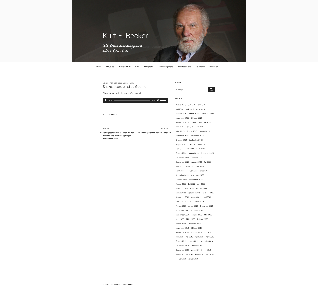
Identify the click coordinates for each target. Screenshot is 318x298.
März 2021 (199, 202)
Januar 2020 (181, 224)
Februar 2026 (181, 114)
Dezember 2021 (194, 193)
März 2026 (200, 109)
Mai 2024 (179, 149)
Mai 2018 (189, 254)
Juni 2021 (207, 197)
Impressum (115, 284)
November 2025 (182, 118)
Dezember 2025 (207, 114)
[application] (135, 100)
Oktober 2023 (196, 158)
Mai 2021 (179, 202)
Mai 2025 (189, 127)
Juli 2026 (191, 105)
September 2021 (182, 197)
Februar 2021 (181, 206)
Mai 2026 (179, 109)
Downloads (200, 67)
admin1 (130, 83)
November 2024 (197, 136)
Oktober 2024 (181, 140)
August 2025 (196, 122)
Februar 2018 (181, 259)
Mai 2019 (189, 237)
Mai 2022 (179, 188)
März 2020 (190, 219)
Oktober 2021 (208, 193)
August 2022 (181, 184)
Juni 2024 (201, 144)
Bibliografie (148, 67)
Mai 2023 (189, 166)
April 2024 (189, 149)
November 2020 (182, 210)
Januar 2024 (194, 153)
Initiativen (213, 67)
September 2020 (182, 215)
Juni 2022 (201, 184)
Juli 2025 (207, 122)
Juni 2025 (179, 127)
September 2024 (196, 140)
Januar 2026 (194, 114)
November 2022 (197, 175)
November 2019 (182, 228)
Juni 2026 (201, 105)
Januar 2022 (181, 193)
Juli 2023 (207, 162)
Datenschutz (128, 284)
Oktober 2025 (196, 118)
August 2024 (181, 144)
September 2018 (182, 250)
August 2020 (197, 215)
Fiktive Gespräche (165, 67)
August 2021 (196, 197)
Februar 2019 (181, 241)
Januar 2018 (193, 259)
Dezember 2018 (206, 241)
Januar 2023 (204, 171)
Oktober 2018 (196, 246)
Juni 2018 (179, 254)
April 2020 (180, 219)
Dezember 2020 (206, 206)
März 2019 (209, 237)
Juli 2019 (207, 232)
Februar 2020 (202, 219)
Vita (137, 67)
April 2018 (199, 254)
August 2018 (196, 250)
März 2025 (180, 131)
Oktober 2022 (181, 180)
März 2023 (180, 171)
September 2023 (182, 162)
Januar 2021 (193, 206)
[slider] (163, 100)
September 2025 (182, 122)
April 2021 (189, 202)
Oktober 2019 (196, 228)
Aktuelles (110, 67)
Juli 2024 (191, 144)
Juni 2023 (179, 166)
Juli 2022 (191, 184)
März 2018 (209, 254)
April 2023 (199, 166)
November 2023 (182, 158)
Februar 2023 (192, 171)
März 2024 (200, 149)
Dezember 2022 (182, 175)
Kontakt (106, 284)
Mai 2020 (208, 215)
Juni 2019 (179, 237)
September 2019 (182, 232)
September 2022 (195, 180)
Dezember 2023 (207, 153)
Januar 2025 (204, 131)
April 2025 (199, 127)
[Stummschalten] (158, 100)
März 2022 (189, 188)
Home (98, 67)
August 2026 (181, 105)
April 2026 (189, 109)
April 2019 (199, 237)
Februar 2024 (181, 153)
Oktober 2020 (197, 210)
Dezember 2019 (194, 224)
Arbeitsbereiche (184, 67)
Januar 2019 (193, 241)
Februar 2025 (192, 131)
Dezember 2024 (182, 136)
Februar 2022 (201, 188)
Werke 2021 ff (125, 67)
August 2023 (196, 162)
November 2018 (182, 246)
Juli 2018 (207, 250)
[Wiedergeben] (106, 100)
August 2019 (196, 232)
